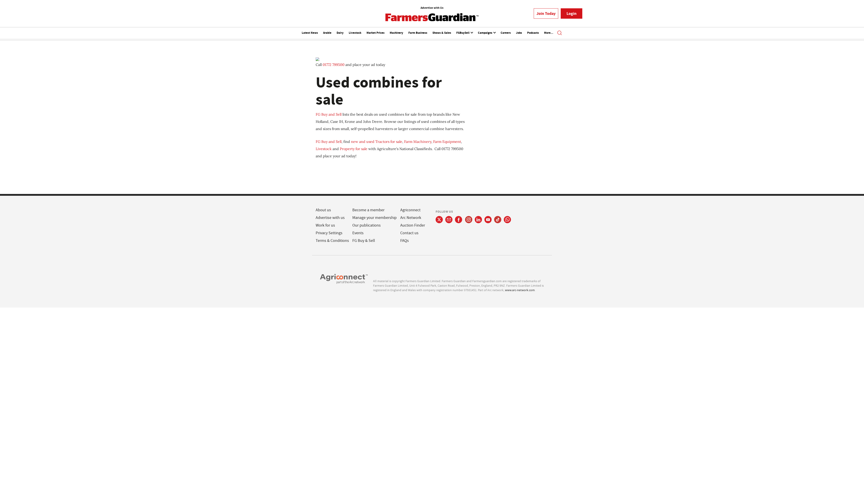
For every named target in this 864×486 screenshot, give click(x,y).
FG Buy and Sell (329, 114)
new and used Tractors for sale (376, 141)
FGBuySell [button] (463, 33)
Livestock (355, 33)
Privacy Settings (329, 233)
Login (571, 13)
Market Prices (376, 33)
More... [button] (548, 33)
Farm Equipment (447, 141)
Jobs (519, 33)
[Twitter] (439, 219)
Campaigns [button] (485, 33)
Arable (327, 33)
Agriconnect (410, 210)
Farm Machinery (417, 141)
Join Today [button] (546, 13)
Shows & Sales (441, 33)
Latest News (310, 33)
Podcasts (533, 33)
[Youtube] (488, 219)
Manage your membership (374, 217)
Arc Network (410, 217)
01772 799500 (333, 64)
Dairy (340, 33)
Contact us (409, 233)
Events (358, 233)
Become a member (368, 210)
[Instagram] (468, 219)
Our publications (366, 225)
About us (323, 210)
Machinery (396, 33)
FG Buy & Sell (363, 240)
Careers (506, 33)
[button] (559, 33)
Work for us (325, 225)
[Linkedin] (478, 219)
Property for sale (353, 148)
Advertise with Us (432, 8)
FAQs (404, 240)
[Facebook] (458, 219)
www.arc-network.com (520, 290)
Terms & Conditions (332, 240)
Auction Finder (412, 225)
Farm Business (417, 33)
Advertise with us (330, 217)
